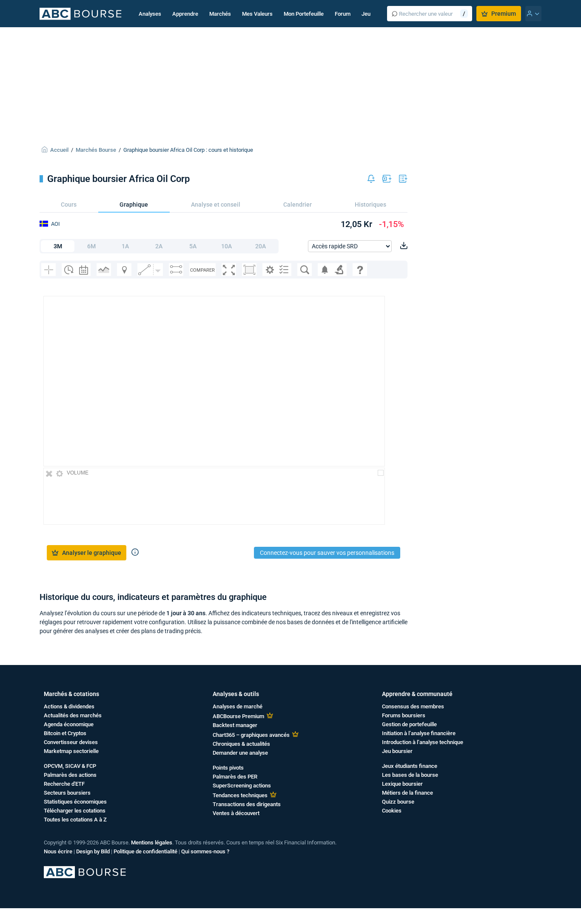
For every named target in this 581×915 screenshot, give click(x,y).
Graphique (134, 204)
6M (91, 246)
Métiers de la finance (407, 793)
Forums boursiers (403, 715)
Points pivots (228, 767)
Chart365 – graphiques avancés (251, 735)
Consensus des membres (413, 706)
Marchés (220, 14)
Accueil (59, 150)
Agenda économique (69, 724)
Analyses (150, 14)
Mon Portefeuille (304, 14)
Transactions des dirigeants (247, 804)
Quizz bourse (398, 801)
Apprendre (185, 14)
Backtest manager (235, 725)
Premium (503, 13)
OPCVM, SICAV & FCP (70, 766)
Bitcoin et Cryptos (65, 733)
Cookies (392, 810)
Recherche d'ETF (64, 784)
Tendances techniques (240, 795)
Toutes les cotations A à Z (75, 819)
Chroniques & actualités (241, 744)
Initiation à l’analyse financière (419, 733)
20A (260, 246)
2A (158, 246)
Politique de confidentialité (145, 851)
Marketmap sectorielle (71, 751)
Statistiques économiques (75, 801)
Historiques (370, 204)
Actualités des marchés (73, 715)
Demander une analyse (240, 753)
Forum (342, 14)
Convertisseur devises (71, 742)
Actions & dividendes (69, 706)
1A (125, 246)
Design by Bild (93, 851)
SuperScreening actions (242, 785)
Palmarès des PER (235, 776)
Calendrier (297, 204)
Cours (69, 204)
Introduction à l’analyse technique (422, 742)
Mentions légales (151, 842)
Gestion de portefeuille (409, 724)
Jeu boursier (397, 751)
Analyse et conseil (215, 204)
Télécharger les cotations (74, 810)
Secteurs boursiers (67, 793)
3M (58, 246)
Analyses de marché (237, 706)
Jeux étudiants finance (409, 766)
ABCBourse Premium (238, 716)
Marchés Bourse (96, 150)
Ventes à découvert (236, 813)
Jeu (366, 14)
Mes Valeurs (257, 14)
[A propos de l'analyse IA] (135, 552)
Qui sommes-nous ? (205, 851)
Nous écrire (58, 851)
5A (193, 246)
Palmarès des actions (70, 775)
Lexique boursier (402, 784)
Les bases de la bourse (410, 775)
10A (226, 246)
